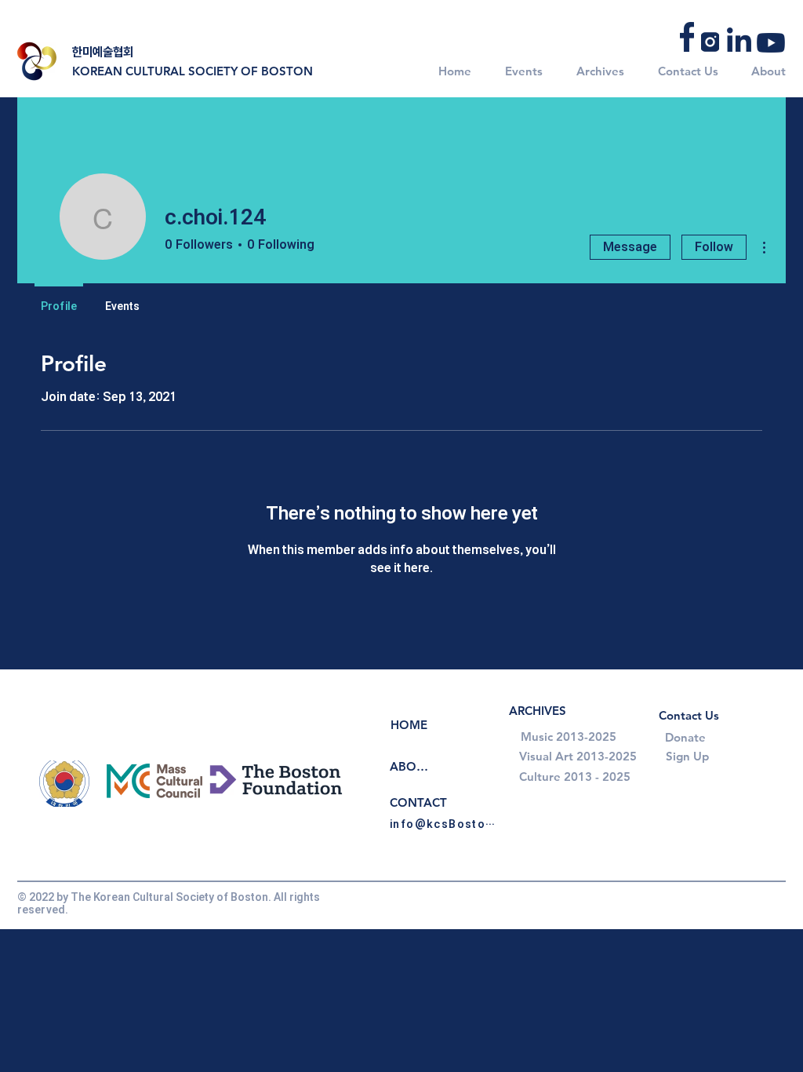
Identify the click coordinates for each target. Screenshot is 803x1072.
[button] (519, 71)
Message (630, 246)
